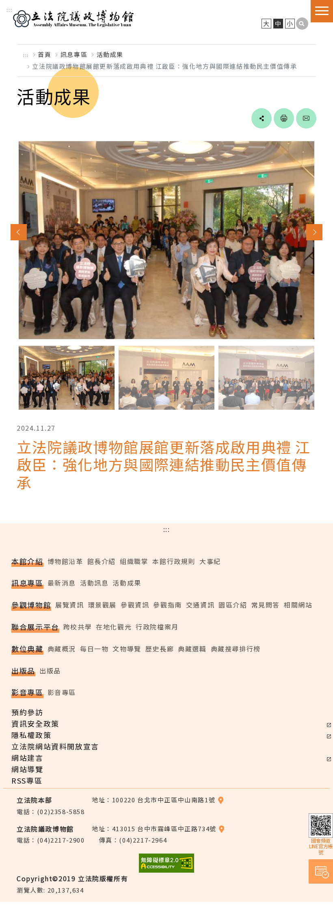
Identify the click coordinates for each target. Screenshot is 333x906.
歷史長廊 (159, 648)
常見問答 (265, 605)
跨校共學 (77, 627)
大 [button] (266, 23)
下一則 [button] (314, 232)
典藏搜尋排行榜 (236, 648)
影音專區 (62, 692)
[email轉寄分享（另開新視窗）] (306, 118)
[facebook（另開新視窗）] (234, 118)
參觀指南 (167, 605)
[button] (302, 23)
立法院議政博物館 (73, 17)
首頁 (44, 54)
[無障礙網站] (166, 866)
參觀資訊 (135, 605)
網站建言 (27, 757)
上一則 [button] (19, 232)
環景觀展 (102, 605)
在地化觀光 (114, 627)
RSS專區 (26, 780)
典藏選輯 (192, 648)
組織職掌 (134, 561)
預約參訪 (27, 712)
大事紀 (210, 561)
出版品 (50, 670)
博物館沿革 (65, 561)
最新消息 (62, 583)
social (261, 118)
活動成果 (110, 54)
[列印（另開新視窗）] (284, 118)
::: (9, 9)
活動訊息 (94, 583)
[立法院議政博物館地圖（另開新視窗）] (221, 828)
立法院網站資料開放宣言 (55, 746)
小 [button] (290, 23)
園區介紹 (232, 605)
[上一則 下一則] (166, 272)
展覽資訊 (69, 605)
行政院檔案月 (157, 627)
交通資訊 (200, 605)
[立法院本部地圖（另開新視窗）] (220, 799)
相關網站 (298, 605)
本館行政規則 (173, 561)
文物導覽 (126, 648)
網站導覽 (27, 769)
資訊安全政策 (35, 723)
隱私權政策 (31, 734)
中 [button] (278, 23)
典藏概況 (62, 648)
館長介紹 (101, 561)
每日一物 (94, 648)
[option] (166, 240)
